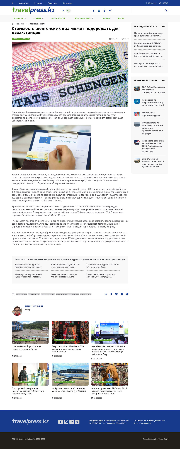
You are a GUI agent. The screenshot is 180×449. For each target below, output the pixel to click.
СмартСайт (163, 439)
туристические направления (96, 259)
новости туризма (72, 259)
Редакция (52, 3)
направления (40, 259)
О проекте (24, 3)
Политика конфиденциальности (149, 420)
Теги (136, 423)
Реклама (38, 3)
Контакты (67, 3)
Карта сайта (145, 423)
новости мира (55, 259)
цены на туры (118, 259)
